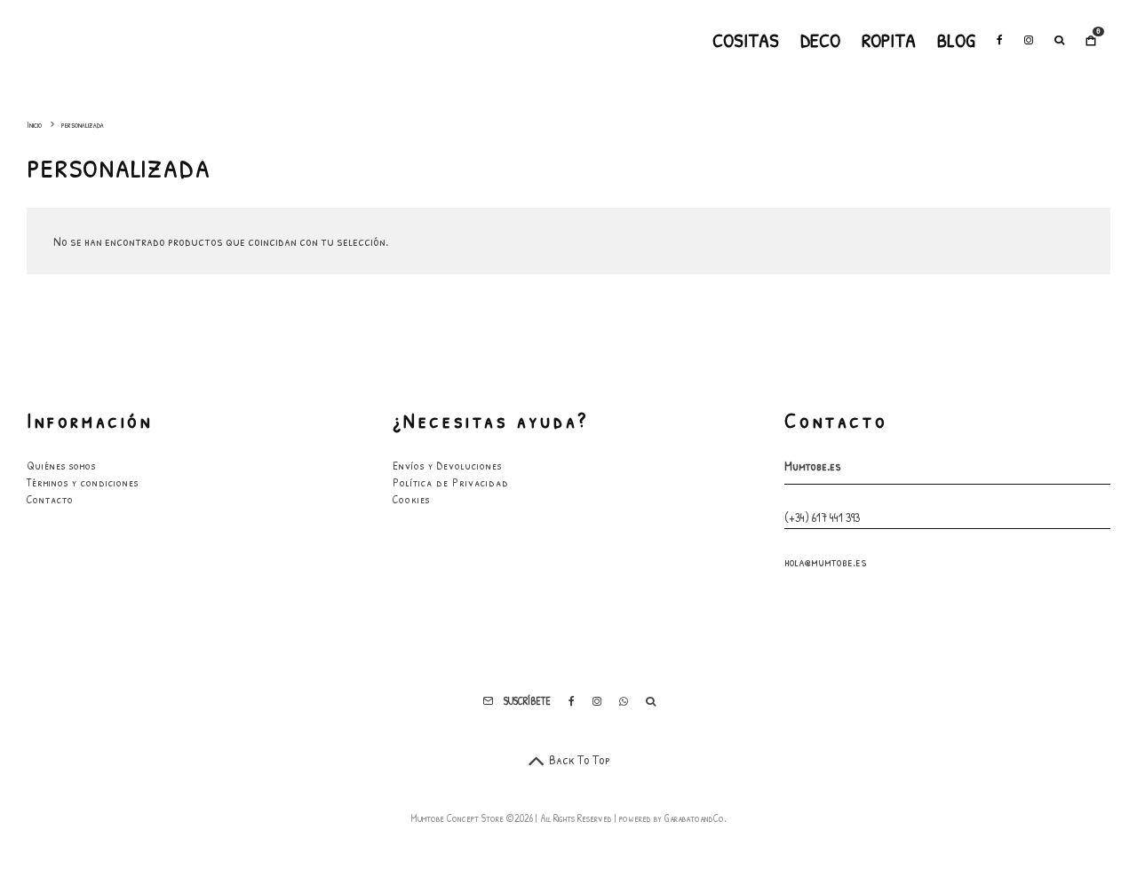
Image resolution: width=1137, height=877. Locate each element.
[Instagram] (1029, 40)
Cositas (745, 40)
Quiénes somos (61, 465)
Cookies (411, 499)
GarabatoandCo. (695, 818)
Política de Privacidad (451, 482)
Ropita (889, 40)
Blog (956, 40)
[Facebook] (1000, 40)
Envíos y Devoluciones (447, 465)
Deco (820, 40)
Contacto (50, 499)
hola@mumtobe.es (825, 561)
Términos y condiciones (83, 482)
